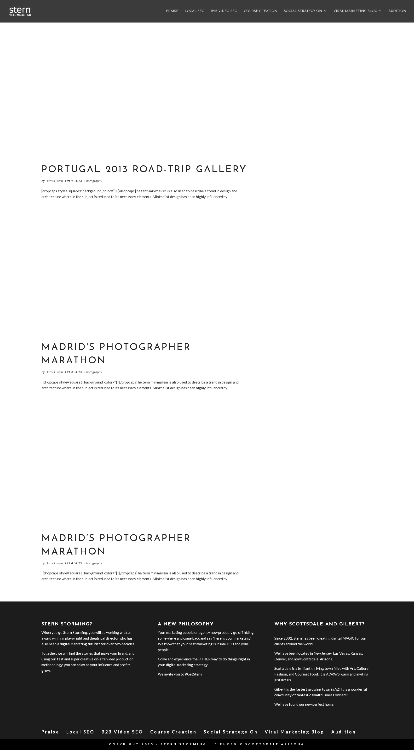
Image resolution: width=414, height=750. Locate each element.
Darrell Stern (54, 181)
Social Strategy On (303, 11)
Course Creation (260, 11)
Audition (397, 11)
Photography (93, 181)
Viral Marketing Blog (355, 11)
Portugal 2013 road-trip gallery (144, 170)
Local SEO (195, 11)
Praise (172, 11)
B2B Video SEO (224, 11)
